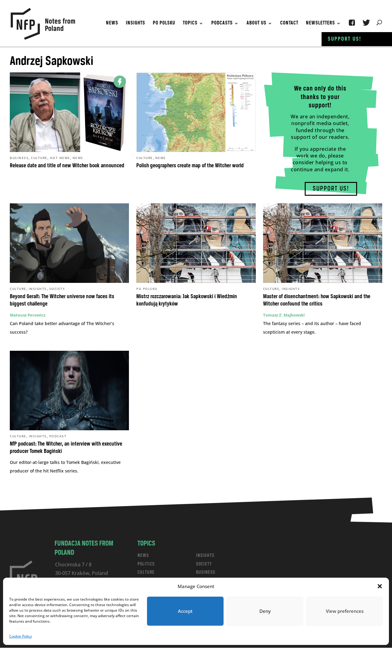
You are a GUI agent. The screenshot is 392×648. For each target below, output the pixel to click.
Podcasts (222, 23)
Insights (135, 23)
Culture (39, 158)
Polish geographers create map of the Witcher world (190, 166)
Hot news (60, 158)
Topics (190, 23)
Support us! (344, 39)
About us (256, 23)
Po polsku (164, 23)
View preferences (345, 611)
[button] (380, 586)
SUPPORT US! (331, 188)
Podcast (58, 436)
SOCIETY (204, 564)
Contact (289, 23)
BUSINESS (205, 572)
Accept (185, 611)
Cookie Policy (20, 636)
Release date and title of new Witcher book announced (67, 166)
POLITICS (146, 564)
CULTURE (146, 572)
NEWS (143, 555)
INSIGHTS (205, 555)
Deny (265, 611)
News (112, 23)
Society (57, 289)
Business (19, 158)
